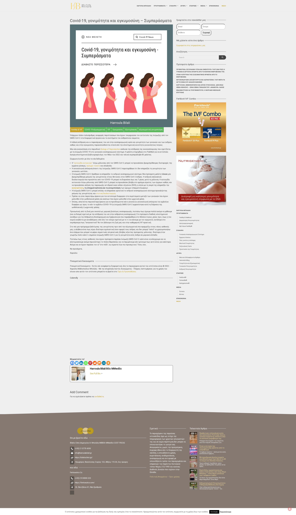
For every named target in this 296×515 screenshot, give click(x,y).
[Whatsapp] (86, 363)
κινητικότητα (77, 188)
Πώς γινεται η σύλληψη (187, 240)
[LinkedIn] (72, 494)
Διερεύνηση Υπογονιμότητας (189, 220)
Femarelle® (183, 280)
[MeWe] (104, 363)
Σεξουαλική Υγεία (185, 246)
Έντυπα (181, 291)
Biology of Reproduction (110, 149)
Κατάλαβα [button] (214, 512)
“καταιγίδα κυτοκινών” (83, 163)
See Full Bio (95, 373)
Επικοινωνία (214, 6)
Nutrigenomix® (184, 283)
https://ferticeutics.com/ (85, 483)
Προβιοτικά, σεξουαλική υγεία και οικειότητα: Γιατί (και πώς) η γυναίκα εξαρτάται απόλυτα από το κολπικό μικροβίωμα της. (200, 71)
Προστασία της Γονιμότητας (189, 249)
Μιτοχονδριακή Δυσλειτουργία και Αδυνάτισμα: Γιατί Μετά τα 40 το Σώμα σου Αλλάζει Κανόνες (200, 81)
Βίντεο (181, 294)
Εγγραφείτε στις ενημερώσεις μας (190, 45)
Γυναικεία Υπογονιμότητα (188, 266)
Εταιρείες (193, 6)
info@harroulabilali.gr (83, 453)
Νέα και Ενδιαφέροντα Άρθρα (189, 257)
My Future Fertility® (185, 226)
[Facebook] (72, 363)
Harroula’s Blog (184, 260)
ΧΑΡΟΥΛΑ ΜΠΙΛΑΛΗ (144, 6)
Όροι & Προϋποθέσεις (127, 271)
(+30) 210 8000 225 (83, 478)
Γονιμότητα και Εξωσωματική (189, 263)
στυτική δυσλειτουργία (106, 193)
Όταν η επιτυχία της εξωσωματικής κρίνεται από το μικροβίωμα (196, 76)
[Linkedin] (81, 363)
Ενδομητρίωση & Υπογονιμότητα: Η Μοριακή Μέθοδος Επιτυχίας (198, 91)
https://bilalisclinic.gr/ (83, 457)
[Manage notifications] (290, 509)
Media (202, 6)
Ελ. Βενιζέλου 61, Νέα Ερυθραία (88, 487)
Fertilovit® (182, 277)
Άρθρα (182, 6)
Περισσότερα (225, 512)
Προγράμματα (159, 6)
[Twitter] (77, 363)
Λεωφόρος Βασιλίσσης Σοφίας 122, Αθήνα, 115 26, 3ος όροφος (101, 462)
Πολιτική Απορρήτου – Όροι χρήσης (165, 477)
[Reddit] (95, 363)
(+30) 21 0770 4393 (83, 448)
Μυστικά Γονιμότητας (186, 243)
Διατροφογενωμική (186, 223)
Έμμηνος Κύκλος (185, 237)
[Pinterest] (90, 363)
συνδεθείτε (99, 396)
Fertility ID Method (185, 217)
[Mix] (99, 363)
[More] (108, 363)
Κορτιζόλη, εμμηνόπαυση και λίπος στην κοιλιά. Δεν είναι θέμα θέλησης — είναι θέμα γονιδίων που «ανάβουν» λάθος (200, 86)
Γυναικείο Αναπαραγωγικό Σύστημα (191, 234)
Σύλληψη (172, 6)
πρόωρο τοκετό (93, 166)
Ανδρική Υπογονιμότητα (187, 269)
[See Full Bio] (101, 373)
